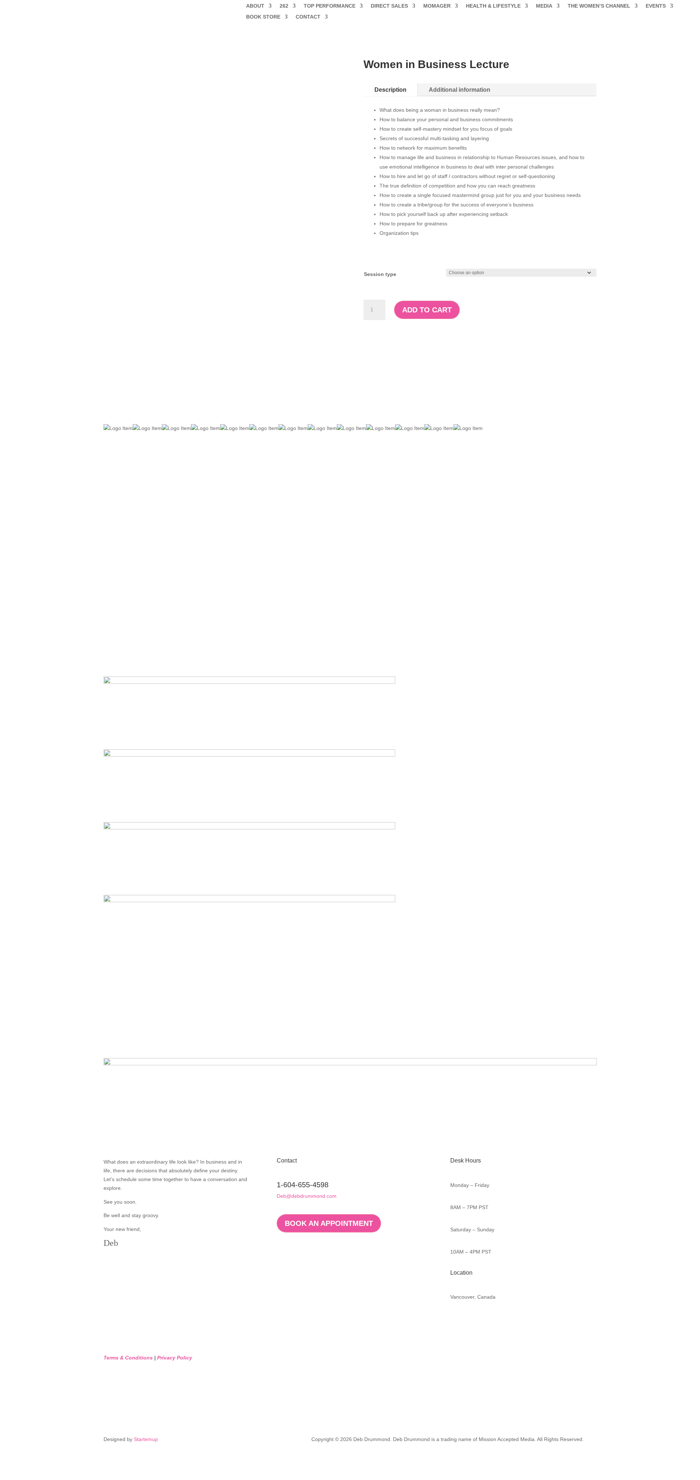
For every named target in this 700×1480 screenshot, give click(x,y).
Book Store (263, 17)
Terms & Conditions (128, 1358)
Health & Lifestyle (493, 6)
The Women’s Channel (599, 6)
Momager (437, 6)
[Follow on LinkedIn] (471, 1321)
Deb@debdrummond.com (307, 1196)
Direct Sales (389, 6)
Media (544, 6)
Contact (308, 17)
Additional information (459, 90)
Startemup (146, 1439)
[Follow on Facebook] (456, 1321)
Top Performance (329, 6)
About (255, 6)
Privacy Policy (174, 1358)
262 (284, 6)
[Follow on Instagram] (485, 1321)
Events (656, 6)
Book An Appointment (329, 1223)
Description (390, 90)
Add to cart (427, 310)
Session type (380, 274)
